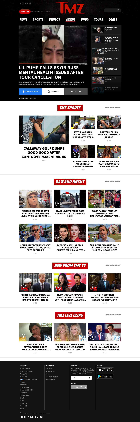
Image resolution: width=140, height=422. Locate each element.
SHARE (54, 91)
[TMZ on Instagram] (30, 4)
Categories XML (25, 395)
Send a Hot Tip (50, 371)
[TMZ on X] (23, 4)
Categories (23, 392)
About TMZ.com (25, 368)
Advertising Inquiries (52, 376)
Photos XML (23, 406)
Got (25, 11)
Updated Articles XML (26, 390)
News (23, 19)
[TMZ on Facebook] (20, 4)
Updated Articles (25, 387)
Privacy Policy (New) (26, 371)
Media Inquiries (50, 379)
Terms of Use (24, 374)
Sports (38, 19)
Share (31, 91)
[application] (53, 44)
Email (77, 91)
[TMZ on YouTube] (81, 387)
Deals (113, 19)
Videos (70, 19)
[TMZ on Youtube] (27, 3)
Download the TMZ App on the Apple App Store (105, 369)
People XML (23, 403)
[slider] (53, 63)
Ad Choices (23, 376)
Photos (54, 19)
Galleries (22, 398)
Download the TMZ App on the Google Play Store (105, 376)
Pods (85, 19)
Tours (98, 19)
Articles (22, 382)
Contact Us (49, 368)
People (22, 400)
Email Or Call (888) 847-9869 (40, 11)
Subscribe (90, 378)
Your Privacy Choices (30, 379)
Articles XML (24, 384)
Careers (48, 374)
